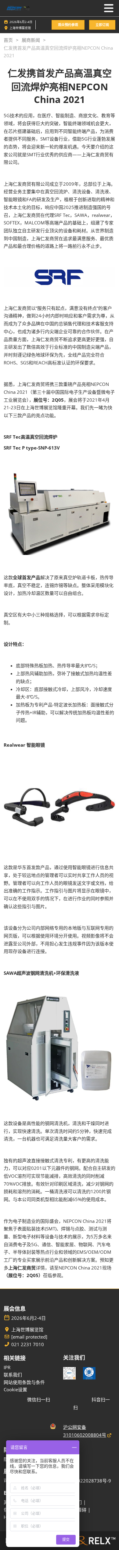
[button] (68, 25)
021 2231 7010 (27, 1344)
